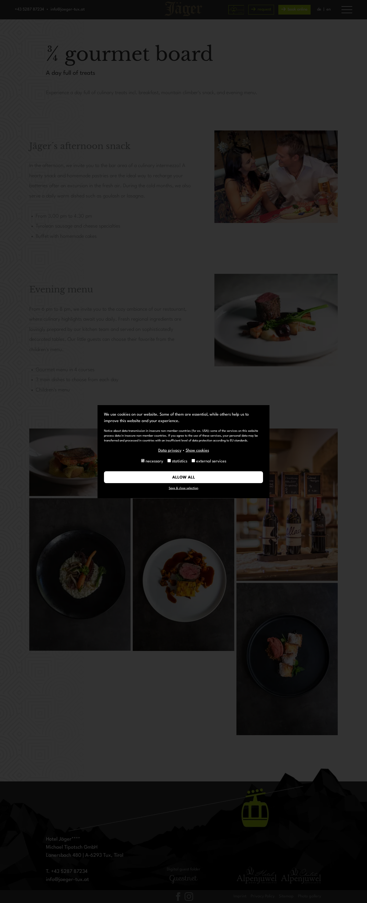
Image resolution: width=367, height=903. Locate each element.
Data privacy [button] (169, 451)
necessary (154, 461)
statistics (179, 461)
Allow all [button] (183, 478)
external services (211, 461)
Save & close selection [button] (183, 488)
